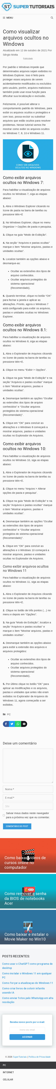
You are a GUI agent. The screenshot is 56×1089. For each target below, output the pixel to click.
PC (9, 714)
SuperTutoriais (19, 1057)
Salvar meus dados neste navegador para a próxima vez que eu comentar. (28, 815)
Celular (8, 1079)
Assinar (27, 1037)
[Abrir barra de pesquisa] (52, 17)
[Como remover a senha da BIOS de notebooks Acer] (28, 906)
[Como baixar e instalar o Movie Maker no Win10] (28, 942)
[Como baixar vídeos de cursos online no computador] (28, 870)
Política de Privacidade (40, 1057)
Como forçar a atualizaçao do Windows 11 (27, 982)
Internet (8, 1072)
